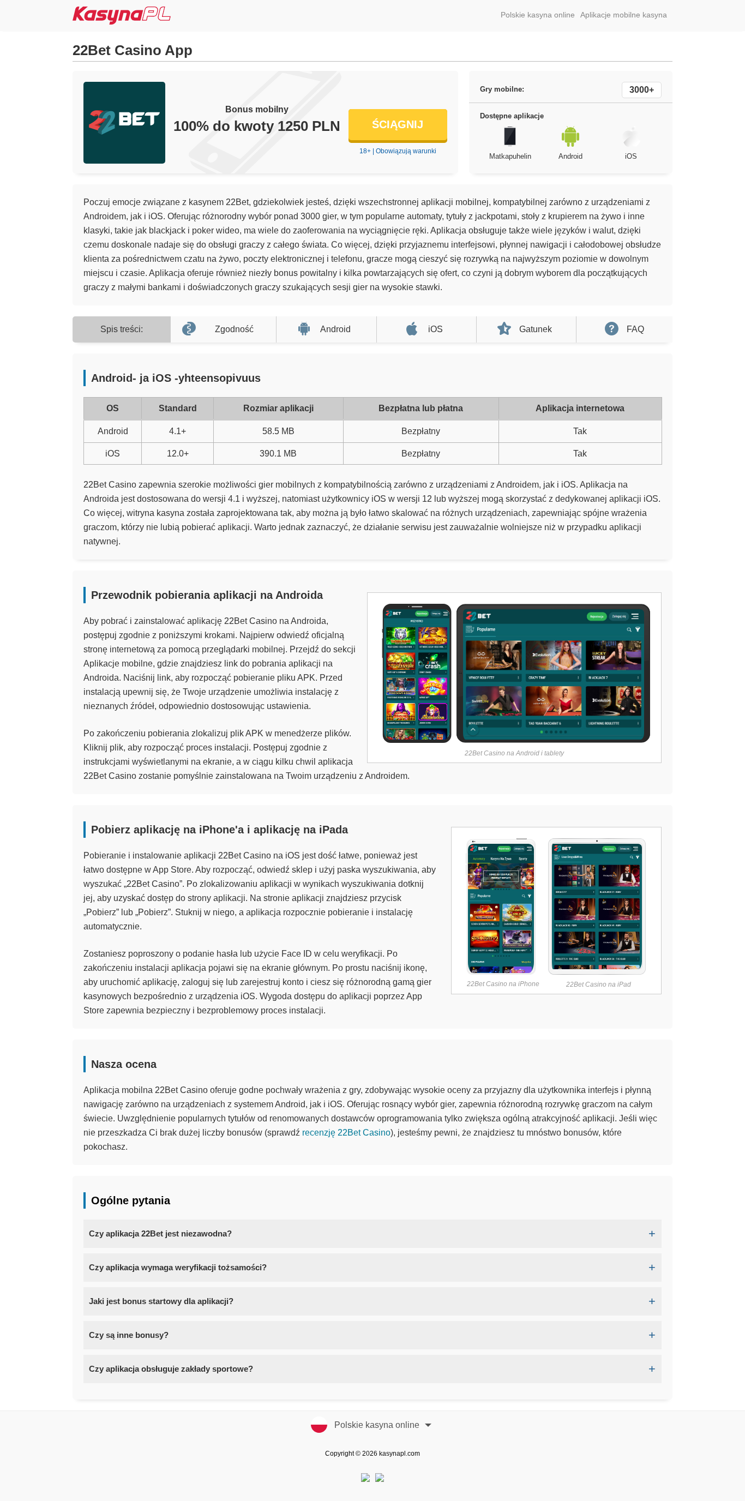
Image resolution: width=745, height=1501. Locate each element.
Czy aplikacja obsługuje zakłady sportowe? (171, 1368)
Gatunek (535, 329)
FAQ (635, 329)
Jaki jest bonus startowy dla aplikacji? (161, 1301)
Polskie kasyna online (538, 14)
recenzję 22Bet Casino (346, 1132)
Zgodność (234, 329)
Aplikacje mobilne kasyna (623, 14)
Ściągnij (397, 124)
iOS (435, 329)
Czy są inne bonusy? (129, 1335)
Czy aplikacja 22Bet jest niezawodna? (160, 1233)
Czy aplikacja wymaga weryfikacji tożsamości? (178, 1267)
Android (335, 329)
